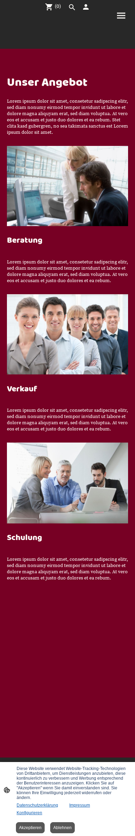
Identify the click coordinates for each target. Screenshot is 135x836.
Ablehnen (62, 827)
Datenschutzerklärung (37, 805)
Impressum (79, 805)
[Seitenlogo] (67, 43)
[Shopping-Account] (86, 7)
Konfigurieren (29, 812)
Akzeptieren (30, 827)
